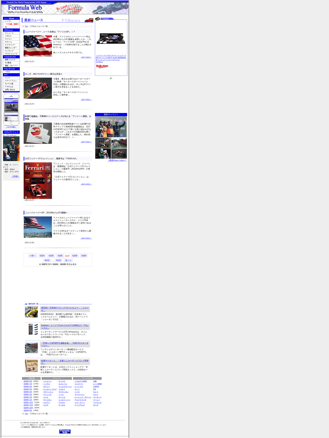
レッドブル (79, 386)
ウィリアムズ (80, 405)
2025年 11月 (28, 405)
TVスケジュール (11, 54)
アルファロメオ (80, 400)
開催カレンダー (11, 48)
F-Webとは (9, 87)
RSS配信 (8, 63)
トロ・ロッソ (80, 402)
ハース (77, 392)
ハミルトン (47, 381)
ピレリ (95, 392)
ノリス (61, 394)
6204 (42, 256)
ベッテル (46, 384)
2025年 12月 (28, 402)
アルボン (62, 402)
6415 (58, 260)
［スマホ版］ (11, 127)
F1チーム (8, 42)
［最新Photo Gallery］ (117, 160)
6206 (60, 256)
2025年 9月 (28, 410)
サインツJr (47, 394)
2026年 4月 (28, 392)
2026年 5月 (28, 389)
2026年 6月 (28, 386)
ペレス (45, 397)
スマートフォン (11, 81)
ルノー (77, 389)
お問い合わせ (10, 89)
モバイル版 (9, 84)
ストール (62, 397)
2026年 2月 (28, 397)
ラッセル (62, 405)
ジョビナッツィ (64, 400)
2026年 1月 (28, 400)
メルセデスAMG (81, 381)
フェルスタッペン (65, 386)
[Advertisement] (40, 284)
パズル (7, 72)
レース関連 (97, 384)
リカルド (62, 389)
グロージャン (48, 392)
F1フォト (8, 39)
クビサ (45, 405)
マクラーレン (80, 394)
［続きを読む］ (86, 57)
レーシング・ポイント (83, 397)
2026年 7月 (28, 384)
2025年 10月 (28, 408)
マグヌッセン (64, 392)
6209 (83, 256)
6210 (47, 260)
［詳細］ (15, 176)
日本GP (96, 386)
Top (26, 26)
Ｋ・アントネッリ (9, 135)
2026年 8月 (28, 381)
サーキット (97, 397)
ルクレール (63, 384)
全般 (95, 381)
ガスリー (46, 386)
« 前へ (32, 256)
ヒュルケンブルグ (50, 389)
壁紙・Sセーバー (11, 66)
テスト (95, 394)
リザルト (8, 36)
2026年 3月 (28, 394)
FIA (94, 389)
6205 (51, 256)
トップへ (8, 21)
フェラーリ (79, 384)
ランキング (9, 51)
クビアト (46, 402)
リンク (7, 78)
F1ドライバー (10, 45)
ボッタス (62, 381)
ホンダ (95, 405)
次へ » (68, 260)
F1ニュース (9, 33)
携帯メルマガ (10, 60)
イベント (96, 400)
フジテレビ (97, 402)
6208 (74, 256)
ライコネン (47, 400)
